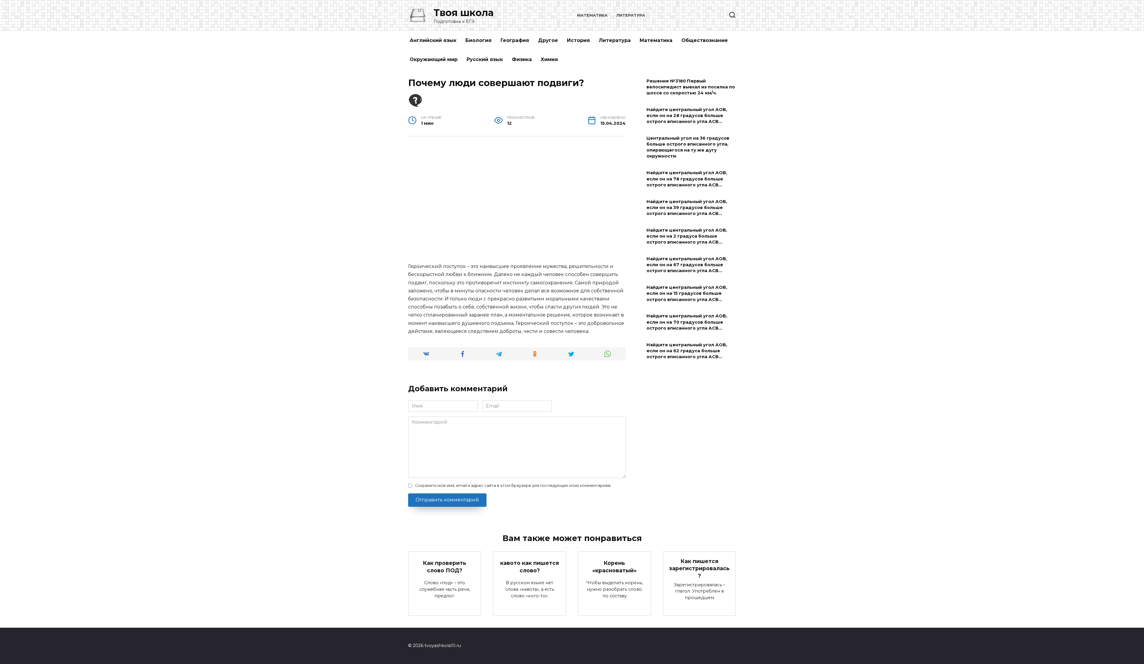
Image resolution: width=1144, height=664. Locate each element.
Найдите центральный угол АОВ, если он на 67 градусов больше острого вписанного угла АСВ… (686, 264)
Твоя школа (463, 12)
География (514, 40)
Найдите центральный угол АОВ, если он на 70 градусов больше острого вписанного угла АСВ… (686, 322)
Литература (630, 15)
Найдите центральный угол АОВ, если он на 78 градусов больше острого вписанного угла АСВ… (686, 179)
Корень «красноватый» (614, 566)
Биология (478, 40)
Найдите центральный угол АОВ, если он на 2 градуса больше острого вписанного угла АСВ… (686, 236)
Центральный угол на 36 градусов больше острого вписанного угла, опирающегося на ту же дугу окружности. (687, 147)
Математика (592, 15)
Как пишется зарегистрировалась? (699, 568)
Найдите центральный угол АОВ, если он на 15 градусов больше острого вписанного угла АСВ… (686, 293)
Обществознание (704, 40)
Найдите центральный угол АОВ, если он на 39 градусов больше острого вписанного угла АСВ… (686, 207)
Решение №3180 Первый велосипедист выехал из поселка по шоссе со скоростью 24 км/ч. (690, 87)
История (578, 40)
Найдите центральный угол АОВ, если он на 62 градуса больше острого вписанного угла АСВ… (686, 350)
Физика (522, 59)
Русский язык (485, 59)
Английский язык (433, 40)
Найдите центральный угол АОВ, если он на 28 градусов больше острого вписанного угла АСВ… (686, 115)
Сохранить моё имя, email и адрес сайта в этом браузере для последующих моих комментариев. (513, 485)
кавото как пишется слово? (529, 566)
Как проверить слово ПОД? (444, 566)
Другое (548, 40)
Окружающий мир (434, 59)
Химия (549, 59)
